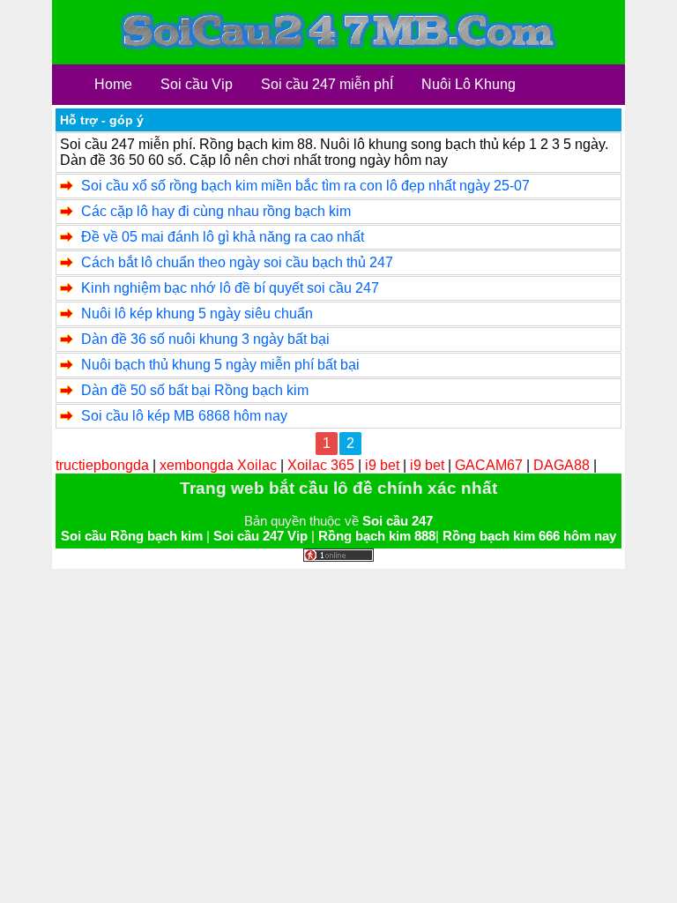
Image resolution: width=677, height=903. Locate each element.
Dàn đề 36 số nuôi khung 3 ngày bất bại (205, 339)
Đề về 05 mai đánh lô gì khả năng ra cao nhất (222, 236)
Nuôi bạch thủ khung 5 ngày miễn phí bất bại (220, 364)
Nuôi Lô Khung (468, 84)
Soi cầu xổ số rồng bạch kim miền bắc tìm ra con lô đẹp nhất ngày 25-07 (305, 185)
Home (113, 84)
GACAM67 (489, 465)
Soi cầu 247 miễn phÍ (327, 84)
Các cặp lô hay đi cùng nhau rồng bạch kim (216, 211)
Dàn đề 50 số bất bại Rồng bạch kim (195, 390)
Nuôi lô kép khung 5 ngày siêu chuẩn (197, 313)
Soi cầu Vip (196, 84)
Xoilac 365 (320, 465)
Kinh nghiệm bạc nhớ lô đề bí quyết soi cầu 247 (230, 287)
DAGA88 (561, 465)
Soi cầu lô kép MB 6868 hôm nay (184, 415)
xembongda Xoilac (218, 465)
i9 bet (382, 465)
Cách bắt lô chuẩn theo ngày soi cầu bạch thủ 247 (237, 262)
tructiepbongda (102, 465)
